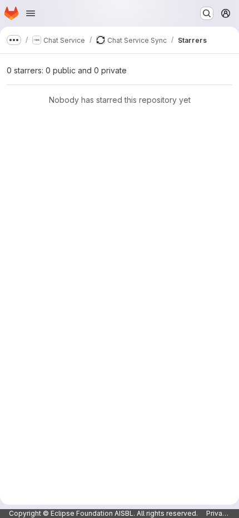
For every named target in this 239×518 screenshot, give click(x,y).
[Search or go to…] (206, 13)
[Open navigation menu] (30, 13)
